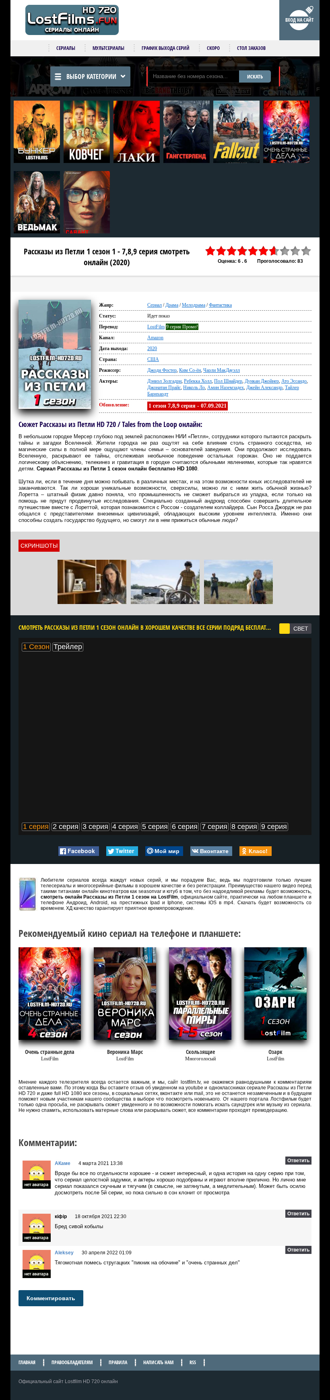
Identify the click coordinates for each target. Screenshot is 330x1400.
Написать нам (158, 1362)
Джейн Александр (264, 387)
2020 (152, 348)
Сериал (154, 305)
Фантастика (220, 305)
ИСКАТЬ (255, 76)
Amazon (155, 337)
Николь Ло (194, 387)
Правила (118, 1362)
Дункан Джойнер (262, 381)
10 (306, 250)
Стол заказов (251, 48)
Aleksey (64, 1253)
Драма (171, 305)
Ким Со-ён (190, 370)
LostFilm (156, 327)
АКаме (62, 1163)
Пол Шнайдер (228, 381)
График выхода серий (166, 48)
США (153, 359)
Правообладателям (72, 1362)
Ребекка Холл (198, 381)
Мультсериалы (108, 48)
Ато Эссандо (294, 381)
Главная (27, 1362)
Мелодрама (193, 305)
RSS (193, 1362)
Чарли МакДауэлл (221, 370)
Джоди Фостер (162, 370)
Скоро (213, 48)
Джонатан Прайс (164, 387)
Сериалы (65, 48)
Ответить (298, 1160)
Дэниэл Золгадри (164, 381)
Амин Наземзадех (225, 387)
